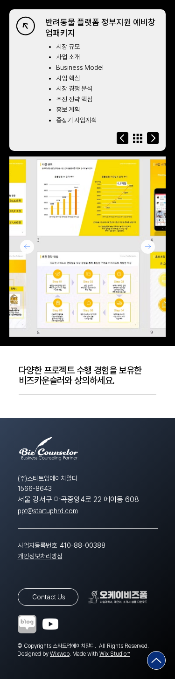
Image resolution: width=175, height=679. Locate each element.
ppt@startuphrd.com (48, 511)
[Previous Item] (27, 247)
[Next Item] (148, 247)
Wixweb (60, 654)
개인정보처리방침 (40, 556)
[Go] (122, 138)
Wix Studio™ (114, 654)
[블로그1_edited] (27, 624)
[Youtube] (50, 624)
